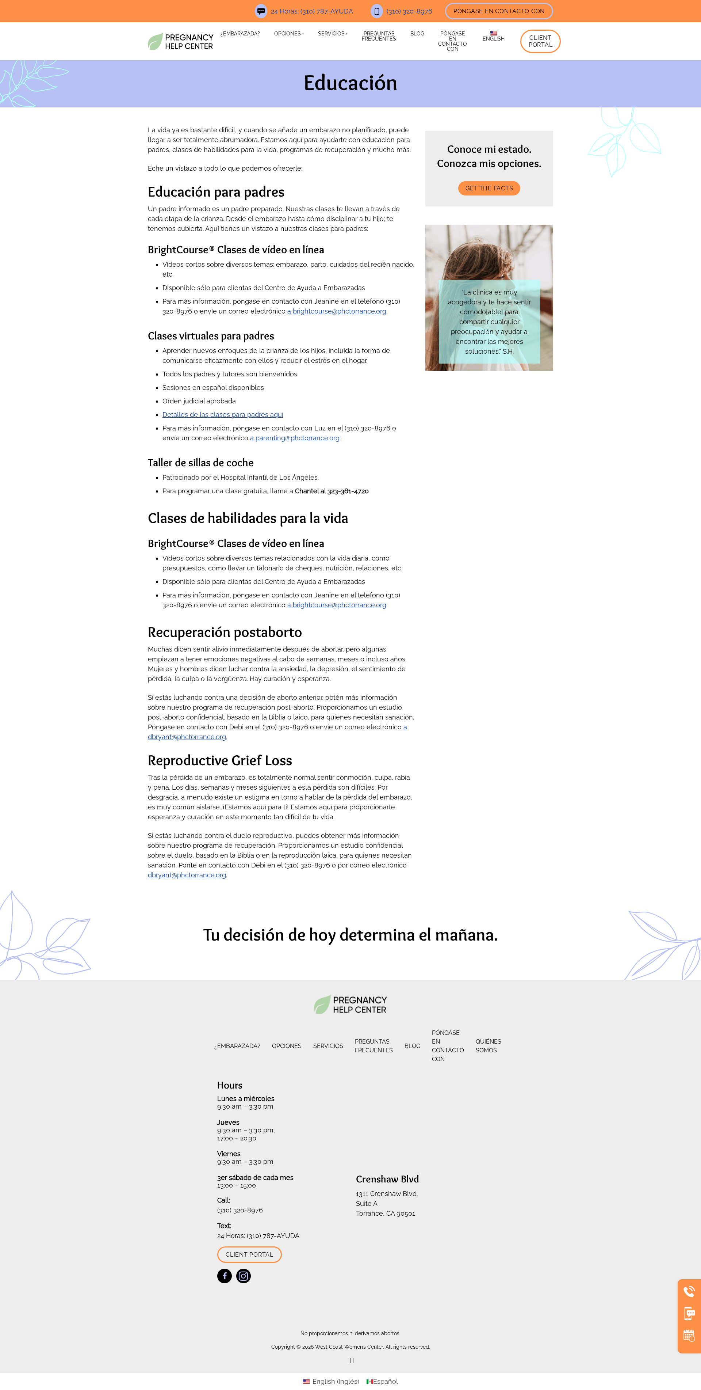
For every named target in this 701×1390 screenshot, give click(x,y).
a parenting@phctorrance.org (295, 438)
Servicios (331, 34)
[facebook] (224, 1276)
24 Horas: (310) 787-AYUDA (312, 11)
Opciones (287, 34)
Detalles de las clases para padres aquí (222, 414)
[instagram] (243, 1276)
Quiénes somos (488, 1046)
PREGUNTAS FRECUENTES (379, 36)
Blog (417, 34)
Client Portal (541, 41)
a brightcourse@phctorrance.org (336, 311)
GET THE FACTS (489, 188)
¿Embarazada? (240, 34)
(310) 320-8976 (409, 11)
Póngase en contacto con (499, 11)
